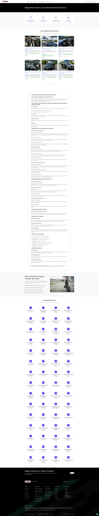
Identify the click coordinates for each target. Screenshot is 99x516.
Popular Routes (43, 1)
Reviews (47, 1)
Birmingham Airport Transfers (39, 498)
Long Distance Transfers (48, 493)
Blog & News (26, 495)
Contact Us (26, 498)
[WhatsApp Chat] (97, 514)
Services (39, 1)
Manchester (56, 488)
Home (28, 1)
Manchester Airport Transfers (39, 488)
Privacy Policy (47, 514)
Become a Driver (27, 493)
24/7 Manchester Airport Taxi (39, 490)
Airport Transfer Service (48, 488)
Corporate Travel (47, 490)
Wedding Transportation (48, 495)
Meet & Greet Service (48, 498)
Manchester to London (38, 496)
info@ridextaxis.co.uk (67, 492)
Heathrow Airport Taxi (38, 501)
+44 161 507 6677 (89, 1)
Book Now (94, 1)
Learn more (26, 55)
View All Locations (57, 498)
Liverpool (56, 490)
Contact (51, 1)
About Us (31, 1)
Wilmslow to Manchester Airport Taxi (39, 493)
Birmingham (56, 493)
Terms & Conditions (40, 514)
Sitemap (51, 514)
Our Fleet (35, 1)
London (56, 495)
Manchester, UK (66, 514)
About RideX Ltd (27, 488)
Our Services (26, 490)
